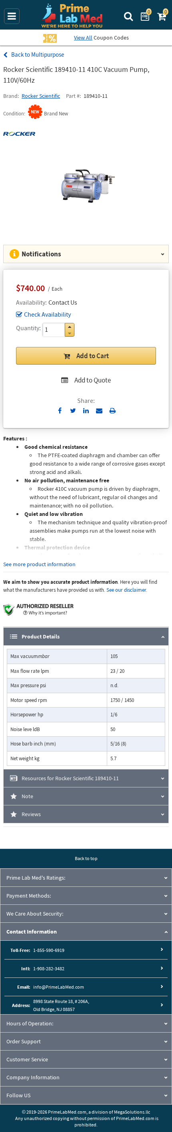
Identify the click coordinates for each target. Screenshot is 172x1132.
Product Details (41, 636)
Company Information (33, 1077)
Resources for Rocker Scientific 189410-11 (70, 778)
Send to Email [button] (99, 410)
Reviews (31, 814)
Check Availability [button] (47, 314)
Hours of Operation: (29, 1023)
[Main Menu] (12, 16)
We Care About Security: (34, 913)
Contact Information (31, 931)
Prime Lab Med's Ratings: (35, 877)
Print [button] (112, 410)
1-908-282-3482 (48, 968)
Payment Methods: (28, 895)
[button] (69, 326)
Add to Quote (92, 380)
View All (83, 37)
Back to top (86, 858)
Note (27, 796)
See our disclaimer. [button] (126, 590)
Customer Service (27, 1059)
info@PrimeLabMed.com (58, 987)
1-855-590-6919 (48, 950)
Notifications (41, 254)
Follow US (18, 1095)
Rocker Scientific (41, 95)
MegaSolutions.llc (132, 1112)
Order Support (23, 1041)
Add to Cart (92, 355)
